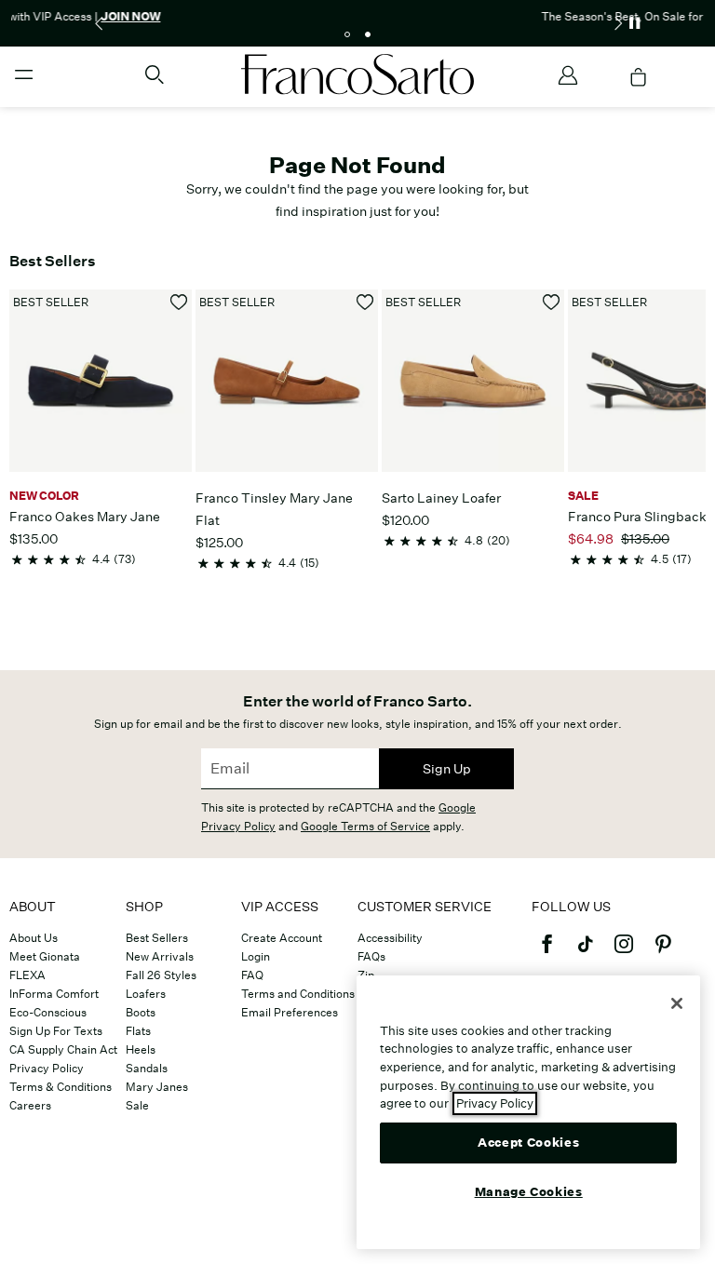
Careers (30, 1105)
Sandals (147, 1068)
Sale (137, 1105)
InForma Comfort (54, 994)
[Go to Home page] (357, 75)
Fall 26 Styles (161, 975)
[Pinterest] (663, 952)
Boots (140, 1012)
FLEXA (27, 975)
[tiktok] (585, 952)
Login (255, 956)
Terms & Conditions (60, 1087)
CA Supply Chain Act (63, 1049)
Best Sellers (157, 938)
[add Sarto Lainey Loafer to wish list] (551, 302)
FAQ (252, 975)
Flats (138, 1031)
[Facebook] (546, 952)
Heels (140, 1049)
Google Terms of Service (365, 826)
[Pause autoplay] (634, 23)
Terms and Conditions (298, 994)
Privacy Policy (46, 1068)
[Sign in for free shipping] (568, 75)
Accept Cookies (528, 1142)
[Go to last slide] (98, 23)
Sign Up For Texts (55, 1031)
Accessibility (390, 938)
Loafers (146, 994)
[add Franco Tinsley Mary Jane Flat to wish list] (365, 302)
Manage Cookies (529, 1192)
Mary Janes (157, 1087)
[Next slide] (617, 23)
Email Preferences (289, 1012)
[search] (154, 82)
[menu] (24, 82)
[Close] (676, 1003)
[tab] (347, 34)
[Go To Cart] (638, 77)
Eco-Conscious (48, 1012)
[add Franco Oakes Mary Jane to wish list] (179, 302)
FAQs (371, 956)
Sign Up (447, 768)
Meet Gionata (44, 956)
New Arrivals (160, 956)
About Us (33, 938)
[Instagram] (624, 952)
